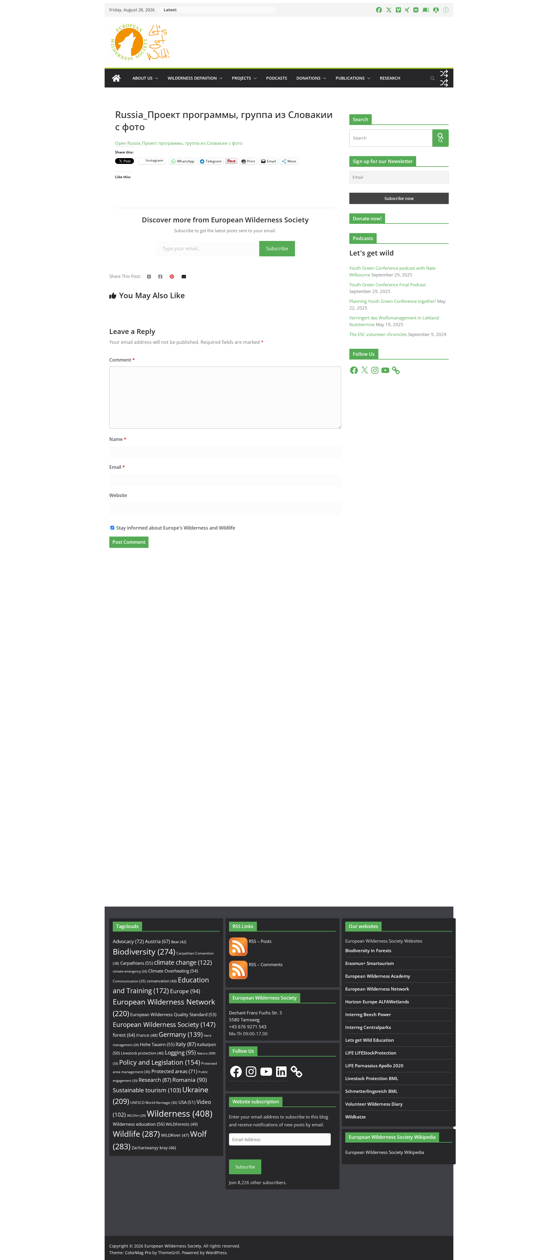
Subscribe (277, 248)
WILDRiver (175, 1135)
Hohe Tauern (157, 1044)
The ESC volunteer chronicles (378, 334)
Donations (308, 78)
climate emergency (130, 971)
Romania (189, 1079)
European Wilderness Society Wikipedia (384, 1152)
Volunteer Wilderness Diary (374, 1104)
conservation (162, 981)
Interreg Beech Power (368, 1014)
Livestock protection (142, 1053)
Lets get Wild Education (369, 1040)
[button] (155, 78)
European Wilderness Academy (377, 976)
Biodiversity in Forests (368, 950)
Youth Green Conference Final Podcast (387, 284)
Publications (350, 78)
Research (390, 78)
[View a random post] (444, 73)
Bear (178, 941)
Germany (181, 1034)
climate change (183, 962)
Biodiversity (144, 951)
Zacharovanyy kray (154, 1147)
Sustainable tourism (147, 1090)
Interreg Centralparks (368, 1027)
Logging (180, 1052)
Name (117, 439)
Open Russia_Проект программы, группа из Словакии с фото (178, 143)
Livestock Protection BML (371, 1078)
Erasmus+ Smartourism (369, 963)
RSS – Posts (259, 941)
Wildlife (136, 1133)
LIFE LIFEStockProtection (370, 1053)
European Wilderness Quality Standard (173, 1014)
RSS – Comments (265, 964)
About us (143, 78)
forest (124, 1035)
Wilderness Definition (192, 78)
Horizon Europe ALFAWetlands (377, 1002)
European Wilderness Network (377, 989)
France (147, 1035)
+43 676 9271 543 (248, 1027)
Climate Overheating (173, 971)
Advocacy (128, 941)
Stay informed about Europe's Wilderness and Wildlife (175, 528)
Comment (122, 360)
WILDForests (182, 1124)
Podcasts (276, 78)
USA (186, 1102)
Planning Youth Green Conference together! (392, 301)
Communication (129, 981)
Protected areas (174, 1071)
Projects (241, 78)
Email (117, 467)
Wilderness (179, 1113)
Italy (186, 1044)
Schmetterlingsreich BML (371, 1091)
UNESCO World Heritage (153, 1102)
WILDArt (136, 1116)
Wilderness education (138, 1124)
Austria (157, 941)
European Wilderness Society (164, 1024)
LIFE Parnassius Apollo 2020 (374, 1065)
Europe (185, 991)
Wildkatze (355, 1117)
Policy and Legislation (159, 1062)
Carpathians (136, 963)
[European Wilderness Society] (116, 78)
